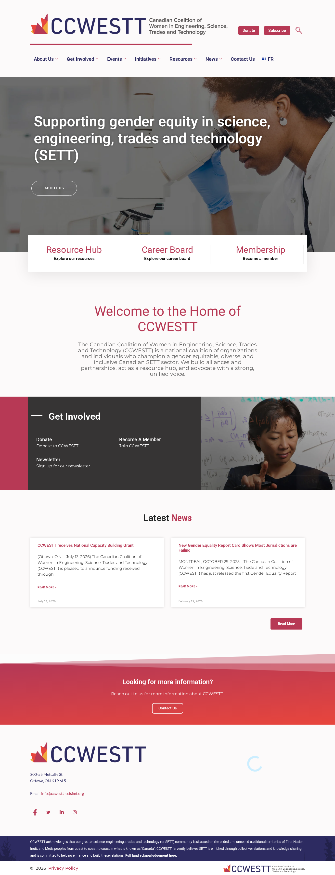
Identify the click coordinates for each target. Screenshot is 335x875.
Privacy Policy (63, 868)
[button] (299, 31)
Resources (181, 59)
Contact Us (243, 59)
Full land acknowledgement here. (151, 855)
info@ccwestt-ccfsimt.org (62, 793)
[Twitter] (48, 812)
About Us (44, 59)
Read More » (47, 587)
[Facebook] (35, 812)
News (212, 59)
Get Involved (80, 59)
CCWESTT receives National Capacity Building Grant (86, 545)
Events (114, 59)
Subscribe (277, 30)
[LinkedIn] (61, 812)
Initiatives (145, 59)
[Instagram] (75, 812)
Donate (249, 30)
